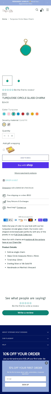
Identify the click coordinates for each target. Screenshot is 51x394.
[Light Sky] (4, 114)
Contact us (21, 207)
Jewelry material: (14, 120)
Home (4, 19)
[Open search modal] (36, 9)
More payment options (26, 173)
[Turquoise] (13, 114)
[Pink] (9, 114)
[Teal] (27, 114)
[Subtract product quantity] (4, 135)
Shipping (6, 188)
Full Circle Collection (23, 234)
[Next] (47, 2)
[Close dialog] (46, 363)
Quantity (6, 131)
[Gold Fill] (4, 124)
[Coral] (37, 114)
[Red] (23, 114)
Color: (10, 109)
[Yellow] (32, 114)
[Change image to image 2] (19, 81)
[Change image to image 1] (7, 81)
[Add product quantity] (12, 135)
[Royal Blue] (18, 114)
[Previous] (3, 2)
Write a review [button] (25, 313)
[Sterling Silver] (9, 124)
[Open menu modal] (47, 9)
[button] (8, 90)
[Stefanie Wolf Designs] (7, 9)
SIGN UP (25, 384)
